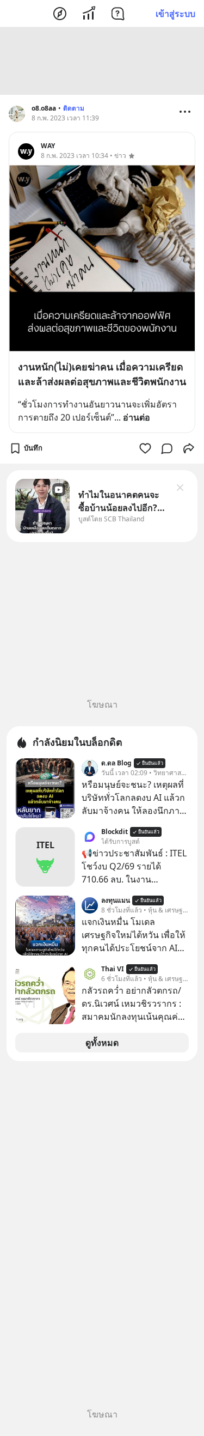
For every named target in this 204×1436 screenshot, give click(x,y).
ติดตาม (73, 108)
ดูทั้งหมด (102, 1043)
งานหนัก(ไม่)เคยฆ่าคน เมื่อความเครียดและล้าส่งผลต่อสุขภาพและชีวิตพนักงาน (102, 374)
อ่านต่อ (136, 417)
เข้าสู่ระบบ (175, 14)
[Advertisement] (102, 61)
